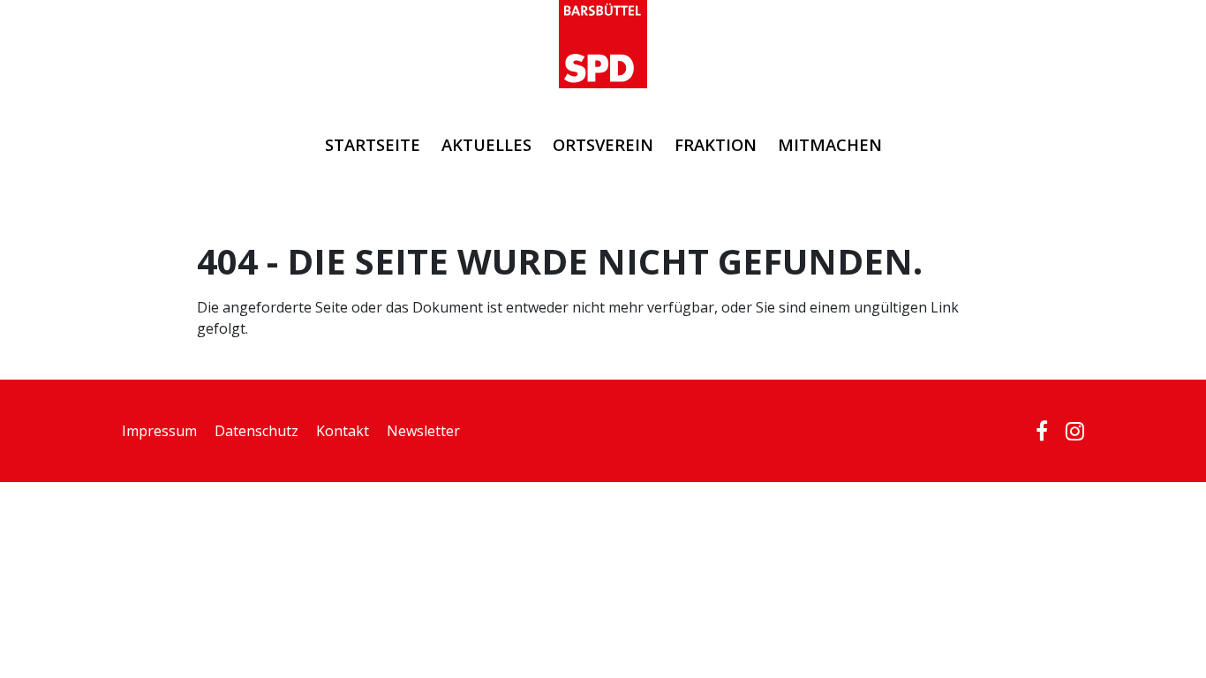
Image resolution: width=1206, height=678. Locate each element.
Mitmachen (830, 144)
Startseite (372, 144)
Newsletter (423, 431)
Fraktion (716, 144)
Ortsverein (603, 144)
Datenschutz (256, 431)
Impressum (159, 431)
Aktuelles (486, 144)
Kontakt (342, 431)
